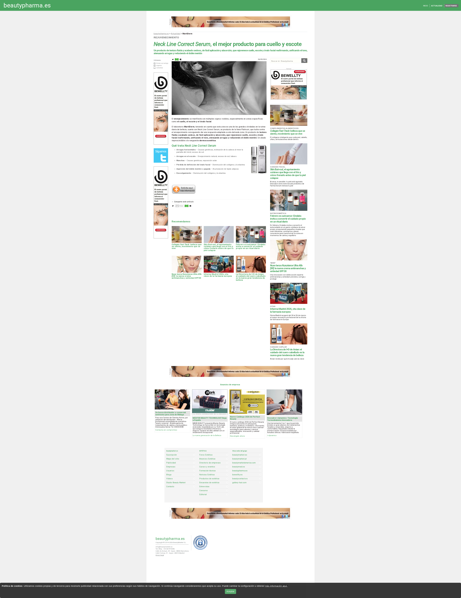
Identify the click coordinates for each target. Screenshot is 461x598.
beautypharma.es (27, 5)
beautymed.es (238, 467)
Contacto (170, 487)
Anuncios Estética (207, 459)
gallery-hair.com (239, 483)
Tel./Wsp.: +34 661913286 (165, 549)
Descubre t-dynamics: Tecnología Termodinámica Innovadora (282, 419)
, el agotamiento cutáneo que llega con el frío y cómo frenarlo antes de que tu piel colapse (288, 173)
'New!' (273, 263)
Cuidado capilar (278, 347)
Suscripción (171, 455)
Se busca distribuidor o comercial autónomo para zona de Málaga (170, 413)
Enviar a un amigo (162, 63)
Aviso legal (160, 555)
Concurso (203, 491)
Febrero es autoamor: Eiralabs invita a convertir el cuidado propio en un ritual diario (288, 218)
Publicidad (171, 463)
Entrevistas (204, 487)
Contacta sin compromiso (166, 430)
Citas (272, 306)
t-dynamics (271, 435)
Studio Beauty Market (175, 483)
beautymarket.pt (239, 459)
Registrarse (451, 6)
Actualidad (436, 6)
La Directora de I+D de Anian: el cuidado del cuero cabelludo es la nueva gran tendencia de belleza (287, 352)
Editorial (203, 494)
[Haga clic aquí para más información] (184, 193)
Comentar (159, 68)
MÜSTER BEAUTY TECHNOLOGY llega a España (210, 419)
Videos (169, 479)
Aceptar (230, 591)
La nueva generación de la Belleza (207, 435)
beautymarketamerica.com (244, 463)
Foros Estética (205, 455)
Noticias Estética (207, 475)
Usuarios (170, 471)
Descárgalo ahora (237, 436)
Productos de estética (209, 479)
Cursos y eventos (207, 467)
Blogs (169, 475)
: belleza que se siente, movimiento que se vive (287, 132)
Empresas (170, 467)
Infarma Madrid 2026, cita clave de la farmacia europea (287, 310)
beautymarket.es (239, 455)
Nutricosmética (278, 213)
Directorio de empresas (210, 463)
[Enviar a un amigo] (179, 206)
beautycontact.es (240, 479)
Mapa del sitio (172, 459)
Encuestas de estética (209, 483)
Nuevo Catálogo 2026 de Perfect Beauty (245, 418)
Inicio (425, 6)
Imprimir (159, 65)
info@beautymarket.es (164, 547)
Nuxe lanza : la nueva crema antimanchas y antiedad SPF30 (288, 268)
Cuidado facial (277, 167)
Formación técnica (207, 471)
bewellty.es (237, 475)
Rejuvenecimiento (166, 37)
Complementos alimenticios (284, 128)
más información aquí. (276, 586)
